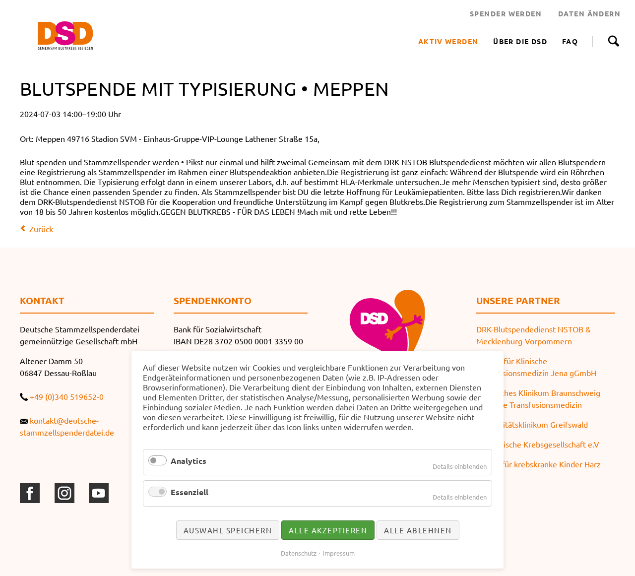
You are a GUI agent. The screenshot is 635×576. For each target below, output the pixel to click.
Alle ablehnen (418, 530)
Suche (613, 41)
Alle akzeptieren (328, 530)
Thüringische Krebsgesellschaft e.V (537, 444)
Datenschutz (299, 553)
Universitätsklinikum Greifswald (532, 424)
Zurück (41, 229)
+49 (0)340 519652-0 (67, 396)
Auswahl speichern (228, 530)
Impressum (338, 553)
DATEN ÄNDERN (589, 13)
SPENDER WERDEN (506, 13)
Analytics (188, 460)
